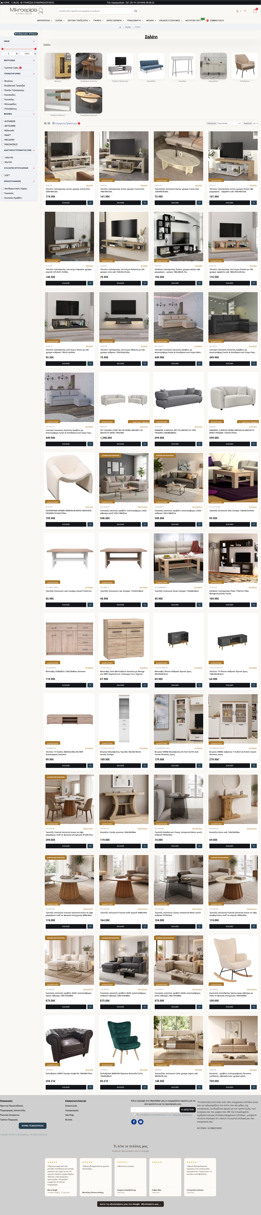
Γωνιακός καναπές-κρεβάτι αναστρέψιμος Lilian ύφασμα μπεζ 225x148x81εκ (123, 511)
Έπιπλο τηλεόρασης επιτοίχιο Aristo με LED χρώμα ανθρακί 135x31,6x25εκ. (67, 351)
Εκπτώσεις (9, 60)
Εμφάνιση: (248, 123)
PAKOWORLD (143, 507)
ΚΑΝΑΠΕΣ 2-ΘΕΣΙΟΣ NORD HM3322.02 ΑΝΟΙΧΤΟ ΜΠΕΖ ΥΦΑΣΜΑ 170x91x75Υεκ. (231, 431)
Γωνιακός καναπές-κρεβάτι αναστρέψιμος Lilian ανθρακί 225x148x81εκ (178, 511)
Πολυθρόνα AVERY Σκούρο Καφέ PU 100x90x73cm (69, 1073)
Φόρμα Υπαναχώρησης (33, 1126)
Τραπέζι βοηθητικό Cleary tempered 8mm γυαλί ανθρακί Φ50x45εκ (178, 833)
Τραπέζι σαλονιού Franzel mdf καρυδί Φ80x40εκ (123, 912)
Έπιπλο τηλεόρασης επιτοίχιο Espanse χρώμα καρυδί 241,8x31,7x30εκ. (68, 270)
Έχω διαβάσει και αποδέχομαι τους (164, 1115)
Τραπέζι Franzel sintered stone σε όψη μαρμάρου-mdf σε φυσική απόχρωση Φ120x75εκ (69, 833)
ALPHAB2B (198, 346)
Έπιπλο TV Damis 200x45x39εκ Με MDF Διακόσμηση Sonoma (64, 753)
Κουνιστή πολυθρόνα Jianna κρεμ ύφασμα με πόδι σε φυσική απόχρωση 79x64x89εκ (231, 994)
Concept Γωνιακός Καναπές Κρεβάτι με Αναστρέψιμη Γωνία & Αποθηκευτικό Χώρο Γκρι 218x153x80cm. (232, 351)
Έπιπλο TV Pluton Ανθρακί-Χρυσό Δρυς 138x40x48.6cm (228, 672)
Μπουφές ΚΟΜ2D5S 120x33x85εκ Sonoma (65, 671)
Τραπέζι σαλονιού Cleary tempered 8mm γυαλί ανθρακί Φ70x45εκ (178, 913)
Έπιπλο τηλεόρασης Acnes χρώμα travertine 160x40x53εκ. (122, 190)
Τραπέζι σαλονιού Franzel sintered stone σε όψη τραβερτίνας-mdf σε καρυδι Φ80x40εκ (233, 913)
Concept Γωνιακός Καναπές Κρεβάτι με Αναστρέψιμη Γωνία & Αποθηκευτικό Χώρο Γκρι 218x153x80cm (68, 431)
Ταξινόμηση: (211, 123)
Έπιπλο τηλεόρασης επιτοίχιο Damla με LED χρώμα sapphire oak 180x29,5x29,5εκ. (231, 270)
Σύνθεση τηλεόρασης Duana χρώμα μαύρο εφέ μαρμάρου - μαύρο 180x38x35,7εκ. (177, 270)
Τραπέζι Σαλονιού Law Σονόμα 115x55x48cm (121, 591)
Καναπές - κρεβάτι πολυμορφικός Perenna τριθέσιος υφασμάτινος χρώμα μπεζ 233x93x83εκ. (230, 1074)
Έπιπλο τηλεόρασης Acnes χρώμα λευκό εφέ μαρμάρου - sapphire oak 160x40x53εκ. (231, 190)
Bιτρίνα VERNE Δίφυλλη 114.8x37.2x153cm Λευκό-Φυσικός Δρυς (233, 753)
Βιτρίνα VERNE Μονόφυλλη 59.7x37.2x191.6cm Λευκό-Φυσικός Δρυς (177, 753)
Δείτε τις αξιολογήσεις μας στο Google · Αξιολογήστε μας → (130, 1204)
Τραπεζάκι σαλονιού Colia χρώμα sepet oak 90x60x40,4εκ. (176, 1074)
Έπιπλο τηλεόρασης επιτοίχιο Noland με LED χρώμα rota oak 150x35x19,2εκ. (122, 270)
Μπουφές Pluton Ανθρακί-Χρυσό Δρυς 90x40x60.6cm (173, 672)
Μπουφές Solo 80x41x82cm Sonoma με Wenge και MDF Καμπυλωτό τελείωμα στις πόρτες (122, 672)
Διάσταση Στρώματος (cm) (17, 150)
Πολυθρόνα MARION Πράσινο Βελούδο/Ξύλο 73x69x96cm (121, 1074)
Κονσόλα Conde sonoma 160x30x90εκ (118, 832)
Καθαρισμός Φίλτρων (27, 34)
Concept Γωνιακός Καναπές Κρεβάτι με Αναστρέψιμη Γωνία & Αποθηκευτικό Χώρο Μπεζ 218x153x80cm (178, 351)
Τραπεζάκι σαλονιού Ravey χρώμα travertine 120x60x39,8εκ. (177, 190)
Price (7, 41)
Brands (8, 114)
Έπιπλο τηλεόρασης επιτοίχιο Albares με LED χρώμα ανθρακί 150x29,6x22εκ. (122, 351)
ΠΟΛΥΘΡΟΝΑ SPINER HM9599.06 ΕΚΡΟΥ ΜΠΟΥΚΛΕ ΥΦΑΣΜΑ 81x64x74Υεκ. (68, 511)
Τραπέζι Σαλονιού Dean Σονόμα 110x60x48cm (177, 591)
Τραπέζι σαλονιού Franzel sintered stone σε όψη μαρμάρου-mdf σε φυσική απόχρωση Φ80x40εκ (69, 913)
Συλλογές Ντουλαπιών (16, 168)
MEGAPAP (89, 185)
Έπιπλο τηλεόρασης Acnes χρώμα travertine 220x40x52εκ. (68, 190)
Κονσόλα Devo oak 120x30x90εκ (224, 832)
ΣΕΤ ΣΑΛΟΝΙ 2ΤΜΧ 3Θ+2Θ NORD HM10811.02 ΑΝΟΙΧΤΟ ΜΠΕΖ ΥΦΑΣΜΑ (121, 431)
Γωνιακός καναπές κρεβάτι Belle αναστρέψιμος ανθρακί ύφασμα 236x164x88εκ (123, 994)
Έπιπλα (128, 27)
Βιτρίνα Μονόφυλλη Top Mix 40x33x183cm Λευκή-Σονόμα (120, 753)
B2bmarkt (144, 427)
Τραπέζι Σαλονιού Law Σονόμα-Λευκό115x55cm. (69, 591)
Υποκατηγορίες (12, 74)
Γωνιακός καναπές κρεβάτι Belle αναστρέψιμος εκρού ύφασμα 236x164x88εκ (68, 994)
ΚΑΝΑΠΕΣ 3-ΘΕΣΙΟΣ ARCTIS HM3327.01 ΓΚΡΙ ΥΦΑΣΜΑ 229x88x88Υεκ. (175, 431)
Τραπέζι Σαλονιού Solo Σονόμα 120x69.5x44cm (231, 510)
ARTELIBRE (89, 1070)
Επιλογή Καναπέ (12, 181)
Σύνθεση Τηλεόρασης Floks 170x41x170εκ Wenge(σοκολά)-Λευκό (229, 592)
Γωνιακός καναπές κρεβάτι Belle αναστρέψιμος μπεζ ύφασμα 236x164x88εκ (178, 994)
